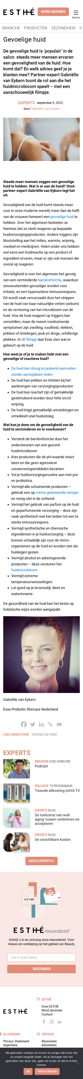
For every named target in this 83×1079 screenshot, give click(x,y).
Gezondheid (63, 27)
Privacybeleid (47, 1071)
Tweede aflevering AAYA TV (57, 791)
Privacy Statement (16, 1041)
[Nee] (78, 1063)
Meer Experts (40, 861)
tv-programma (60, 786)
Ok (28, 1071)
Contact (47, 1014)
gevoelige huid (62, 217)
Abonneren (49, 1041)
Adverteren (49, 1045)
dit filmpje (29, 339)
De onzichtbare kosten (53, 840)
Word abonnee (52, 1010)
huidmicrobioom (24, 570)
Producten (35, 27)
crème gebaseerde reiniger (57, 492)
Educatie (42, 786)
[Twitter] (33, 724)
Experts (26, 102)
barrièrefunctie (49, 280)
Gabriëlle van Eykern (45, 109)
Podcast (41, 766)
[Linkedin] (41, 724)
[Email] (59, 724)
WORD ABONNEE (53, 12)
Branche (11, 27)
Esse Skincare (59, 761)
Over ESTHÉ (50, 1006)
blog (52, 810)
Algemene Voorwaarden (12, 1047)
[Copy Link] (50, 724)
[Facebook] (24, 724)
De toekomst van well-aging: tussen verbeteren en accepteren (57, 819)
